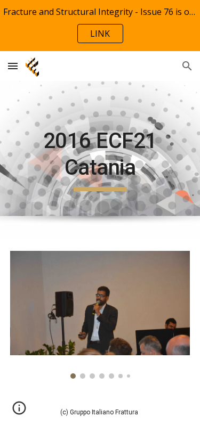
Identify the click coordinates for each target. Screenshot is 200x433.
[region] (100, 25)
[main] (100, 159)
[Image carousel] (100, 315)
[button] (13, 65)
